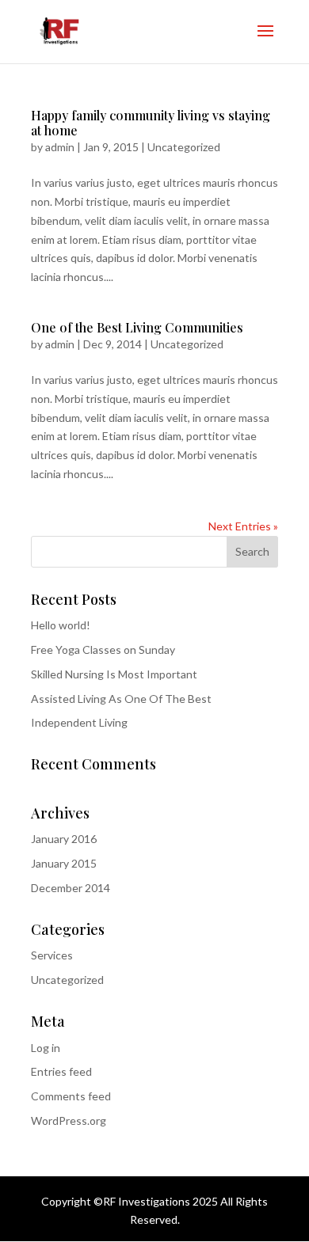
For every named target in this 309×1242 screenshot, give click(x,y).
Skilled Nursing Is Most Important (114, 674)
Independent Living (79, 722)
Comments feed (71, 1096)
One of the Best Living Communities (137, 327)
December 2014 (70, 887)
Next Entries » (243, 526)
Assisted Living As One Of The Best (121, 698)
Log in (45, 1047)
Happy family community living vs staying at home (150, 123)
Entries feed (61, 1071)
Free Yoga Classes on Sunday (103, 649)
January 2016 (64, 838)
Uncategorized (183, 147)
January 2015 (64, 863)
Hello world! (60, 625)
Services (52, 955)
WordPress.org (68, 1120)
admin (59, 147)
